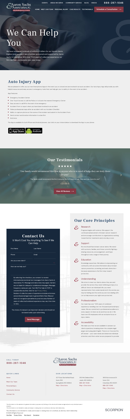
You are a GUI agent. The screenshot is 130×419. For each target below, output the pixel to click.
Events (45, 3)
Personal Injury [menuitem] (61, 9)
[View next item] (121, 175)
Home (8, 378)
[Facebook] (113, 362)
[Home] (18, 7)
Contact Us (10, 394)
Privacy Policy (42, 291)
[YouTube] (118, 362)
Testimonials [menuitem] (87, 9)
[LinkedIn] (122, 362)
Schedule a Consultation (107, 9)
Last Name (37, 249)
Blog (86, 3)
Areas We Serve (56, 3)
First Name (14, 249)
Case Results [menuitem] (75, 9)
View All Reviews (63, 191)
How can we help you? (18, 267)
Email (35, 255)
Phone (13, 255)
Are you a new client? (18, 261)
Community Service (74, 3)
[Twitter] (108, 362)
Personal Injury (11, 386)
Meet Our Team (11, 382)
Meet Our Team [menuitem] (47, 9)
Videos (94, 3)
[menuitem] (9, 415)
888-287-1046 (113, 3)
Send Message (33, 319)
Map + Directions (62, 385)
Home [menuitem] (37, 9)
